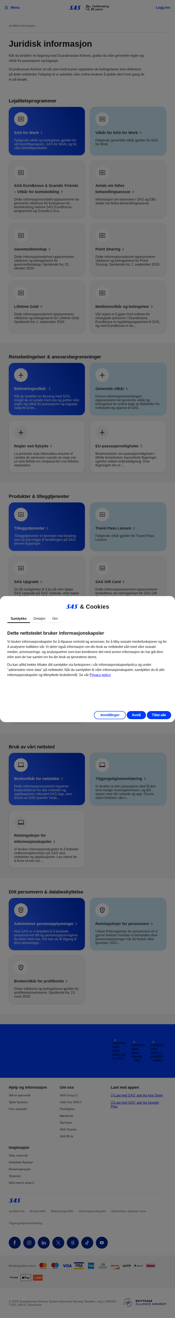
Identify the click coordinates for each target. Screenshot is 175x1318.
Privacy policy (100, 675)
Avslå (136, 715)
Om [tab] (55, 618)
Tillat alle (159, 715)
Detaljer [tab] (39, 618)
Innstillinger (110, 715)
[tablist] (87, 618)
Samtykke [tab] (19, 618)
